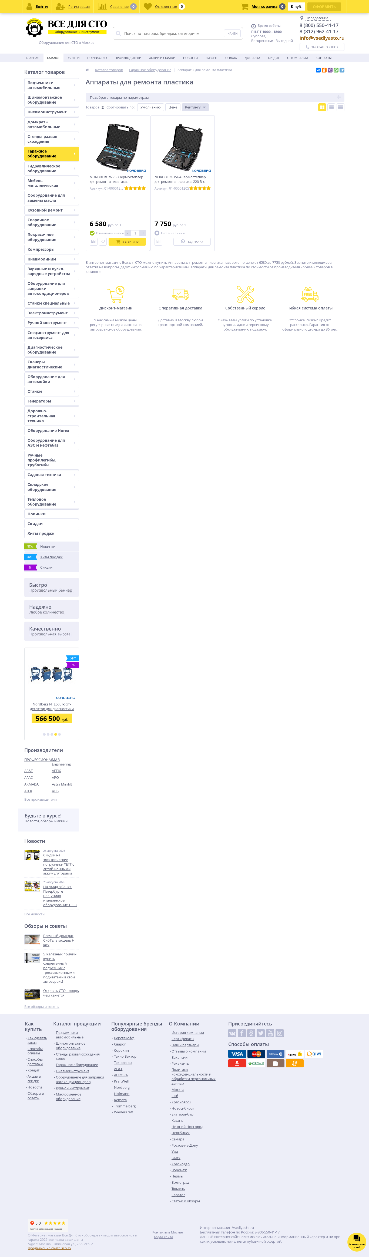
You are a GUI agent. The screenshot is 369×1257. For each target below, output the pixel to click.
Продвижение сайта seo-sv (49, 1248)
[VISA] (237, 1054)
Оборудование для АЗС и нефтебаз (46, 443)
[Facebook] (242, 1033)
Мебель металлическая (43, 183)
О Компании (297, 58)
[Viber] (330, 70)
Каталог (53, 58)
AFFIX (56, 770)
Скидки (35, 523)
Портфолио (97, 58)
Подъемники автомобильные (44, 85)
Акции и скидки (162, 58)
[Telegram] (342, 70)
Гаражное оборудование (42, 154)
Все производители (40, 799)
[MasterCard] (256, 1054)
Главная (32, 58)
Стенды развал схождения (42, 139)
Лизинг (211, 58)
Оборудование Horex (48, 430)
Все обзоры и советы (41, 1006)
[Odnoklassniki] (251, 1033)
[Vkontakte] (232, 1033)
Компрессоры (41, 249)
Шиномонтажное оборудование (45, 100)
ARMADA (31, 784)
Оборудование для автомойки (46, 379)
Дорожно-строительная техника (41, 415)
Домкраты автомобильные (44, 124)
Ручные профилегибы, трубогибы (42, 460)
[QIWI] (314, 1054)
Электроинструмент (48, 312)
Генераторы (39, 401)
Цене (173, 107)
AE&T (28, 770)
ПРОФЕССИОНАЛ (38, 759)
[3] (52, 734)
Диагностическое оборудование (45, 350)
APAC (28, 777)
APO (55, 777)
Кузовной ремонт (45, 210)
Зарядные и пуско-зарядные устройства (49, 271)
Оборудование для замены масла (46, 198)
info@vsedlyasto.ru (322, 38)
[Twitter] (261, 1033)
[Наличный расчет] (275, 1063)
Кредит (273, 58)
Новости (190, 58)
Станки (35, 391)
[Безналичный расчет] (295, 1063)
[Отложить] (103, 242)
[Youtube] (270, 1033)
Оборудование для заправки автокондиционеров (48, 288)
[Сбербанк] (256, 1063)
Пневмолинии (42, 259)
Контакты (323, 58)
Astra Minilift (62, 784)
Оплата (231, 58)
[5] (59, 734)
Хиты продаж (41, 533)
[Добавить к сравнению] (94, 242)
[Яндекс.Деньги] (295, 1054)
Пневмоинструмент (47, 111)
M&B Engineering (61, 762)
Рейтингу (193, 107)
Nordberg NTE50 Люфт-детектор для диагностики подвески (52, 706)
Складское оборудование (42, 487)
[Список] (331, 107)
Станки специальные (49, 303)
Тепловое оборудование (42, 502)
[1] (44, 734)
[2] (48, 734)
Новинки (37, 513)
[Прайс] (340, 107)
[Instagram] (280, 1033)
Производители (128, 58)
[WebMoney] (275, 1054)
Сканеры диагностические (45, 364)
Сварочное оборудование (42, 222)
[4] (55, 734)
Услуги (73, 58)
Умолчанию (150, 107)
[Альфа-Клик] (237, 1063)
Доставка (252, 58)
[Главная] (87, 69)
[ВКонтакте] (318, 70)
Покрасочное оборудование (42, 237)
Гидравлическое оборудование (44, 168)
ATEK (28, 790)
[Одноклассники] (324, 70)
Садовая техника (44, 474)
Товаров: (93, 107)
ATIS (55, 790)
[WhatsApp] (336, 70)
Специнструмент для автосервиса (48, 335)
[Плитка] (322, 107)
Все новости (34, 914)
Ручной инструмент (47, 322)
